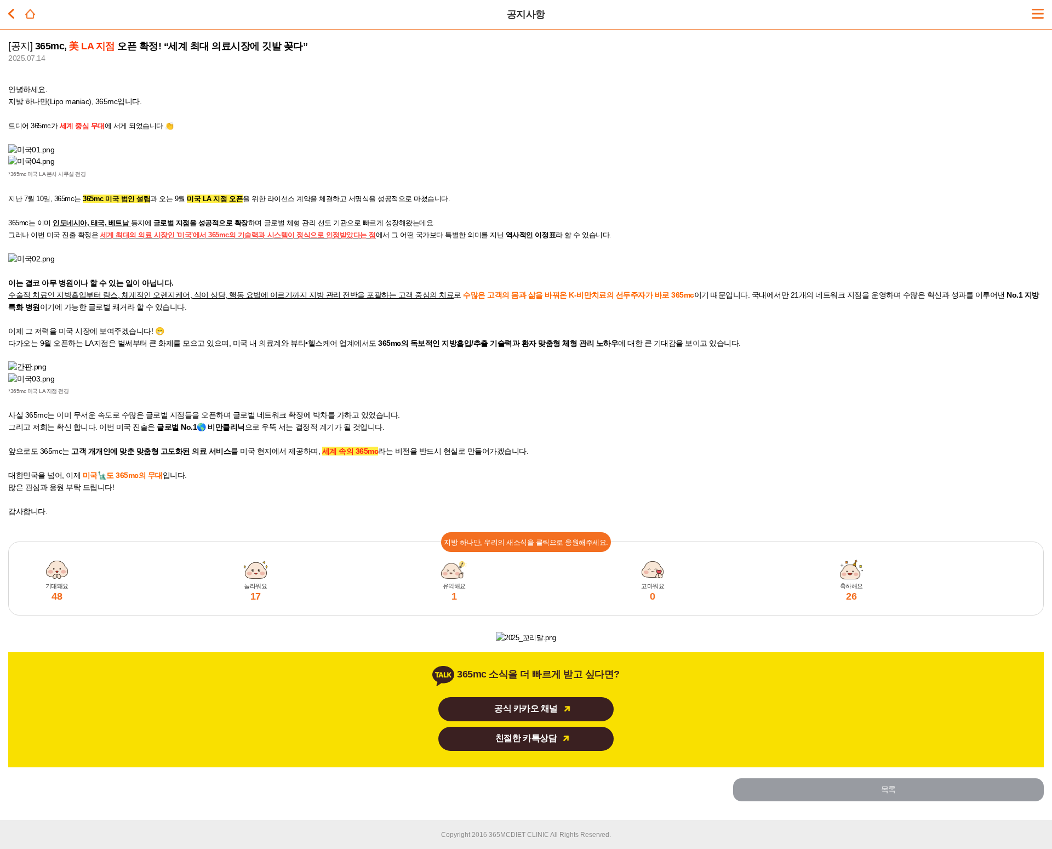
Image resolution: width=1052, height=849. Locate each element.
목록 (888, 789)
